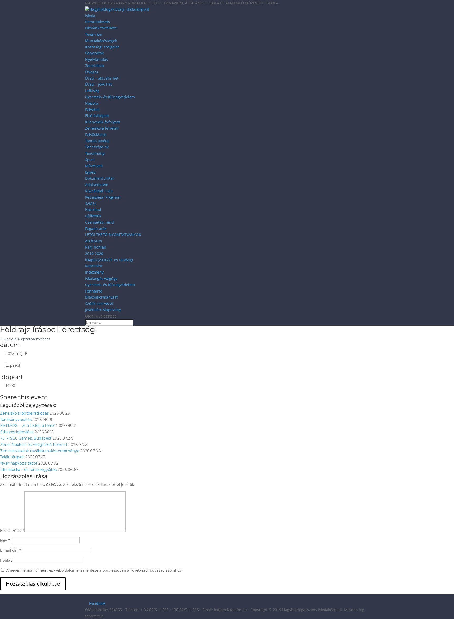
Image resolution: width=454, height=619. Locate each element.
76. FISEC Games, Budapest (25, 438)
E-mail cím (11, 550)
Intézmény (94, 272)
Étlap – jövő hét (98, 84)
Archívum (93, 240)
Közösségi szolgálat (102, 46)
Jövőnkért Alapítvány (103, 309)
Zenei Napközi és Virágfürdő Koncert (34, 444)
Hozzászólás (12, 530)
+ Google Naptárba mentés (25, 339)
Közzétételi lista (99, 190)
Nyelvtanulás (96, 59)
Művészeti (94, 165)
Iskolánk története (101, 28)
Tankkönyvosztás (16, 419)
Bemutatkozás (97, 21)
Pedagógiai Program (102, 197)
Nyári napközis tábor (18, 463)
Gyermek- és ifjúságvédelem (110, 96)
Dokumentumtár (99, 178)
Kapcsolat (93, 265)
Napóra (91, 103)
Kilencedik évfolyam (102, 121)
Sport (90, 159)
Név (5, 540)
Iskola (90, 15)
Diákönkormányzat (101, 297)
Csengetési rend (99, 222)
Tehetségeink (97, 146)
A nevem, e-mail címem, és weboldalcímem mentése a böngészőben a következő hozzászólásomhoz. (94, 570)
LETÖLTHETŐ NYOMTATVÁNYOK (113, 234)
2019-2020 (94, 253)
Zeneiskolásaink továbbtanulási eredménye (39, 451)
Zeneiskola (94, 65)
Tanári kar (93, 34)
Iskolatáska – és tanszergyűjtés (28, 469)
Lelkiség (92, 90)
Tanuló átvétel (97, 140)
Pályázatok (94, 53)
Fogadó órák (95, 228)
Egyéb (90, 172)
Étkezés (91, 71)
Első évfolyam (97, 115)
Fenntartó (93, 291)
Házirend (93, 209)
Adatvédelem (96, 184)
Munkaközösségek (101, 40)
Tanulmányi (95, 153)
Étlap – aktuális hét (101, 78)
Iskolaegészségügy (101, 278)
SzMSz (90, 203)
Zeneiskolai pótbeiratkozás (24, 413)
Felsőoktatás (96, 134)
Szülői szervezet (99, 303)
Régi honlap (95, 247)
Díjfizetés (93, 215)
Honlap (6, 560)
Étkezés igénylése (17, 432)
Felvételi (92, 109)
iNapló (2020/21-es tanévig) (109, 259)
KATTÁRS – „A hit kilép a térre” (27, 425)
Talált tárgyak (12, 457)
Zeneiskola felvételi (102, 128)
